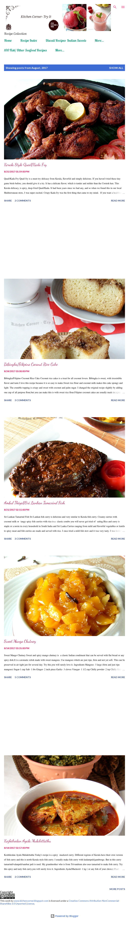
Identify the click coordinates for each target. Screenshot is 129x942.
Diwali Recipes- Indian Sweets (66, 40)
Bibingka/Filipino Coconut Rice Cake (31, 364)
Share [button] (8, 200)
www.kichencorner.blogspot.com (31, 900)
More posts (117, 889)
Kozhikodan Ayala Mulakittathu (27, 841)
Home (8, 40)
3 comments (23, 400)
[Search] (115, 6)
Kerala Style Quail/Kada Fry (25, 164)
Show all (116, 67)
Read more (118, 200)
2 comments (23, 200)
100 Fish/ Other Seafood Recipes (25, 50)
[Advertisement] (64, 241)
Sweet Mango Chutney (20, 641)
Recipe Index (28, 40)
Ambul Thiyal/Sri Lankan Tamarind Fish (34, 502)
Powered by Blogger (66, 916)
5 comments (23, 677)
